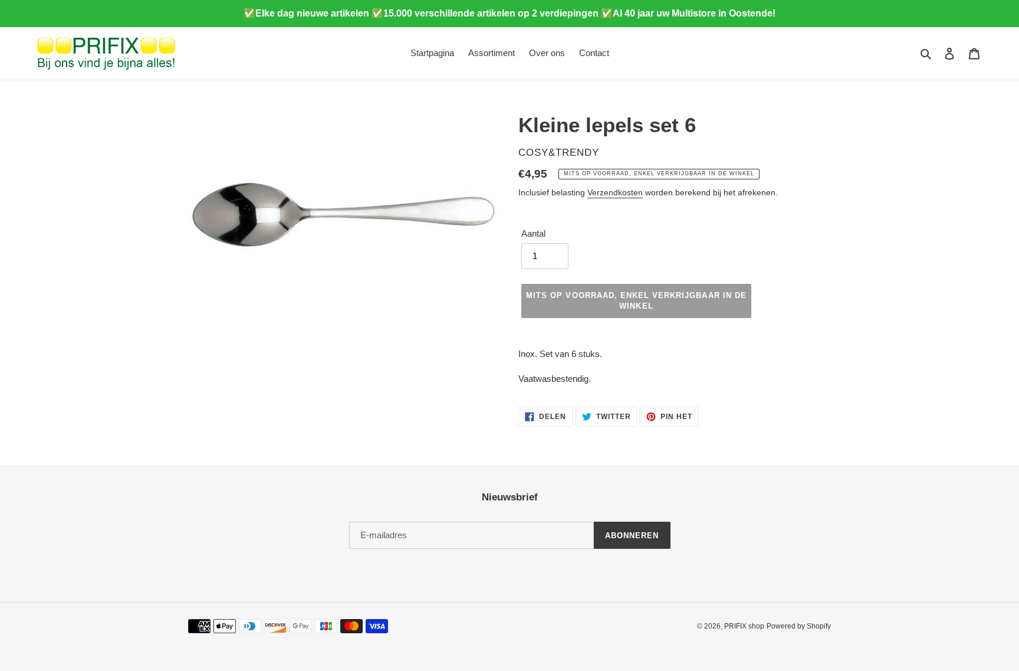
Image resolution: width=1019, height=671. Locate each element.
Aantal (533, 233)
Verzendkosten (615, 192)
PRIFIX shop (744, 626)
